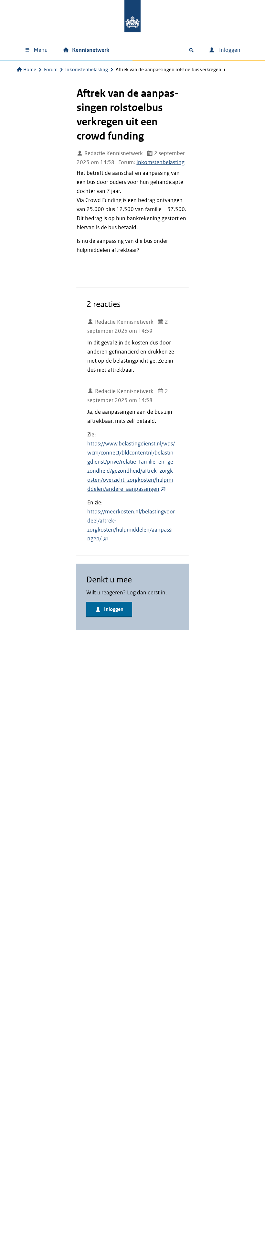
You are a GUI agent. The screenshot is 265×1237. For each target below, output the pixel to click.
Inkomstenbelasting (86, 70)
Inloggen (229, 50)
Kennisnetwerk (90, 50)
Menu (41, 50)
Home (29, 70)
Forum (51, 70)
